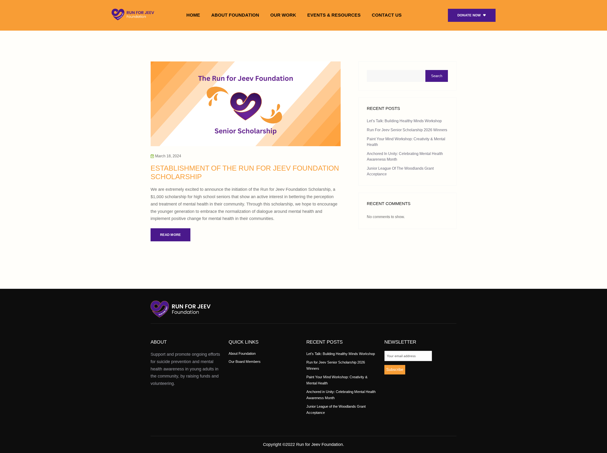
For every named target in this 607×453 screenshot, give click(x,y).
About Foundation (235, 15)
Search (436, 76)
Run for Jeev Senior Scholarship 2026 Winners (407, 130)
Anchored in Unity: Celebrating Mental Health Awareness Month (405, 156)
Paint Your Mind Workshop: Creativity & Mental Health (406, 142)
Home (193, 15)
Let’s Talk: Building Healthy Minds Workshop (404, 121)
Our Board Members (245, 362)
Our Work (283, 15)
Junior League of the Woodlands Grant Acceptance (400, 171)
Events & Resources (334, 15)
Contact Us (387, 15)
